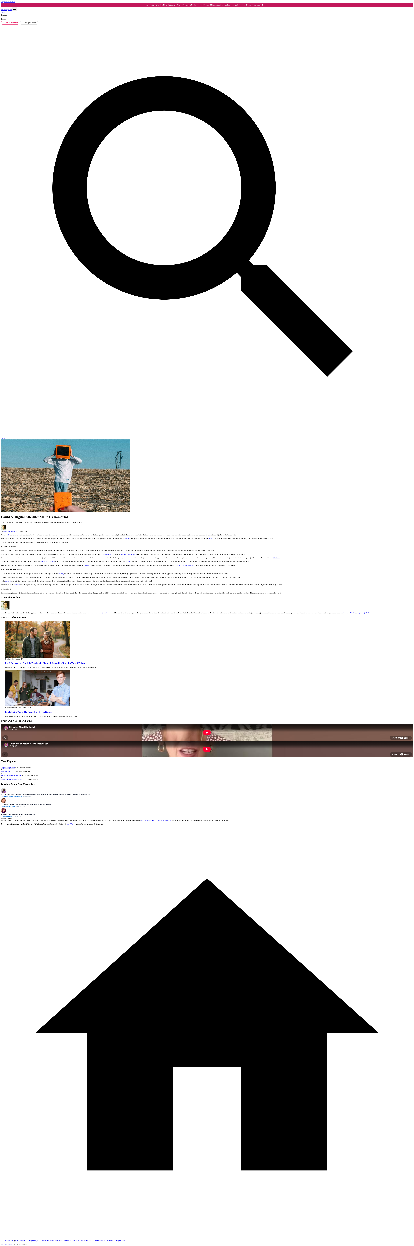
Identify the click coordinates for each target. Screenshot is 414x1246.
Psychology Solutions (7, 1244)
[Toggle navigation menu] (14, 9)
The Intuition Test (7, 771)
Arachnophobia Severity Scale (11, 779)
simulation (127, 538)
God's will (276, 558)
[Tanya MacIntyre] (3, 800)
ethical (211, 538)
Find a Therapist (20, 1240)
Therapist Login (32, 1240)
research (87, 565)
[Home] (207, 1239)
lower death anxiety (48, 561)
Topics (4, 15)
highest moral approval (129, 554)
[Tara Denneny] (3, 810)
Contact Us (75, 1240)
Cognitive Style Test (8, 768)
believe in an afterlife (107, 554)
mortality (17, 585)
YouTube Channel (8, 1240)
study (7, 535)
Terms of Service (97, 1240)
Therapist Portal (30, 23)
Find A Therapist (11, 23)
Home (3, 12)
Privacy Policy (86, 1240)
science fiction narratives (185, 565)
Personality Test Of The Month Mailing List (156, 820)
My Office (70, 824)
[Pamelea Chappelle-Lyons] (3, 790)
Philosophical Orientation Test (11, 775)
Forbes (345, 613)
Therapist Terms (119, 1240)
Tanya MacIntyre (8, 806)
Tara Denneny (7, 816)
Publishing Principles (54, 1240)
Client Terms (108, 1240)
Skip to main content (8, 2)
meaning (61, 574)
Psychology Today (364, 613)
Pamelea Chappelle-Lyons (12, 796)
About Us (42, 1240)
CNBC (351, 613)
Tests (3, 19)
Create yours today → (254, 5)
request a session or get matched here (100, 613)
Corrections (67, 1240)
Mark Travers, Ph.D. (10, 531)
